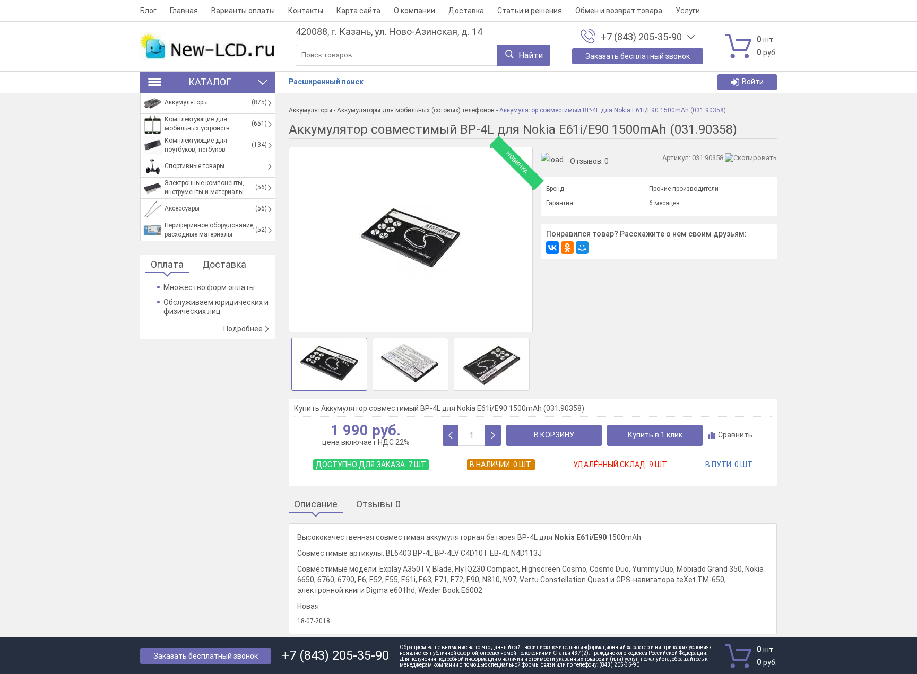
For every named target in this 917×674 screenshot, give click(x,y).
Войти (753, 81)
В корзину (554, 435)
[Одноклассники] (567, 247)
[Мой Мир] (582, 247)
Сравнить (735, 435)
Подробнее (243, 329)
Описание (316, 505)
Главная (184, 10)
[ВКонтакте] (552, 247)
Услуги (688, 10)
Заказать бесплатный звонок (205, 656)
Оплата (167, 265)
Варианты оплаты (243, 10)
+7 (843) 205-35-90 (641, 37)
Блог (148, 10)
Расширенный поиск (326, 81)
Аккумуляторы (310, 110)
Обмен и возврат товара (618, 10)
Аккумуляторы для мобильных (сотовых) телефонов (416, 110)
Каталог (209, 81)
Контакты (305, 10)
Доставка (466, 10)
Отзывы (378, 505)
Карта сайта (358, 10)
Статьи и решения (529, 10)
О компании (414, 10)
